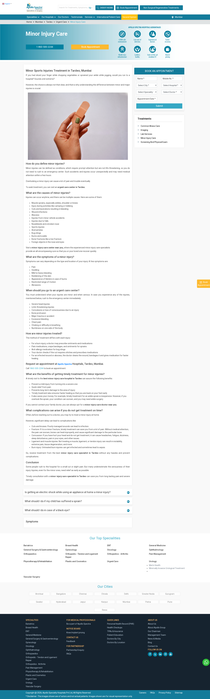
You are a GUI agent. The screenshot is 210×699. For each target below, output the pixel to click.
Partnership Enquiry (75, 650)
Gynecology (71, 550)
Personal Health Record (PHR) (120, 624)
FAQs (68, 654)
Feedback (70, 641)
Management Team (157, 635)
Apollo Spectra (64, 364)
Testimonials (77, 17)
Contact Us (153, 646)
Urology (153, 561)
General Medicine (157, 545)
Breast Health (71, 545)
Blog (150, 642)
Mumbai (39, 22)
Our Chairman (154, 631)
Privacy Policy (165, 693)
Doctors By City (114, 639)
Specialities (32, 17)
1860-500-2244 (37, 368)
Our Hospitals (48, 17)
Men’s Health (154, 565)
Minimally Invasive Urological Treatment (167, 568)
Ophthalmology (156, 550)
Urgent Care (61, 22)
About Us (152, 624)
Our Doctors (63, 17)
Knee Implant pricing (75, 632)
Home (29, 22)
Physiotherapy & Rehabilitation (38, 561)
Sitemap (179, 693)
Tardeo (49, 22)
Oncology (111, 550)
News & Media (154, 639)
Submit (159, 106)
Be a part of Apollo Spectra (78, 624)
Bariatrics (28, 545)
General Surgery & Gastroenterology (41, 550)
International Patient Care (108, 17)
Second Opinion (129, 17)
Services (89, 17)
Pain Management (157, 554)
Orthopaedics (30, 554)
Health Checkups (114, 627)
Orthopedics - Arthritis (117, 554)
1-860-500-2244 (44, 47)
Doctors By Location (116, 642)
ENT (109, 545)
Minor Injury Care (77, 22)
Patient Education (115, 635)
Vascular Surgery (32, 577)
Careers (142, 693)
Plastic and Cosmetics (76, 561)
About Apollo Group (156, 627)
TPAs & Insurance (115, 631)
